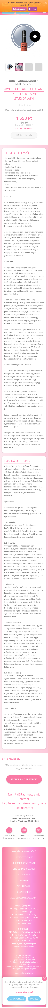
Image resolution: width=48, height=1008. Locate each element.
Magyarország (17, 999)
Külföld (34, 999)
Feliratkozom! (19, 9)
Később (32, 9)
